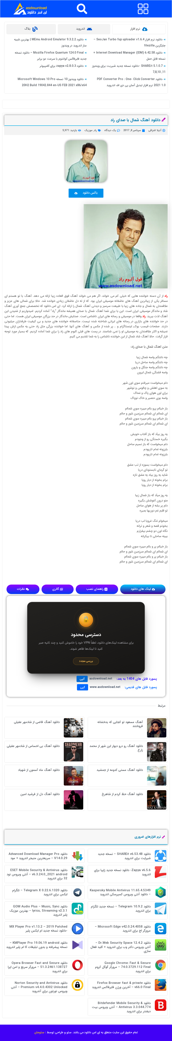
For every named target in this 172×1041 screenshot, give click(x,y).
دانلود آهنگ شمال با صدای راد (135, 120)
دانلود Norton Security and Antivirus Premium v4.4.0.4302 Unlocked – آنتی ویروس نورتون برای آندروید (39, 987)
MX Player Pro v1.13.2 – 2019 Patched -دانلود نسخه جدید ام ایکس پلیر (38, 928)
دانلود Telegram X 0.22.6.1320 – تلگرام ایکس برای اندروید (39, 892)
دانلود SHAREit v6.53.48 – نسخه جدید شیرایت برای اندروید (124, 856)
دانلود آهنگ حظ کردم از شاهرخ (122, 794)
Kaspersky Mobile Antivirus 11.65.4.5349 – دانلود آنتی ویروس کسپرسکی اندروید (120, 892)
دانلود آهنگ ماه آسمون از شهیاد (39, 770)
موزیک (88, 130)
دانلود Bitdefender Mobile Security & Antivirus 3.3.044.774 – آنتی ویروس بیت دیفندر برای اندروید (121, 1007)
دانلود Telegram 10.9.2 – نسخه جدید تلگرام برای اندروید (121, 908)
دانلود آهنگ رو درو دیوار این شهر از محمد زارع (116, 748)
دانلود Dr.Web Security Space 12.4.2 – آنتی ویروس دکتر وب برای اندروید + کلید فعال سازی (120, 947)
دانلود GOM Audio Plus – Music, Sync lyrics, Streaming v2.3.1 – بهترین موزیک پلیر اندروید (38, 910)
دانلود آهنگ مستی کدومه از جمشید (120, 770)
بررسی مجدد (86, 661)
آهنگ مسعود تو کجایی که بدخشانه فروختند (120, 724)
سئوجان (39, 1032)
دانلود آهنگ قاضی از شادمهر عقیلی (37, 722)
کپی (82, 679)
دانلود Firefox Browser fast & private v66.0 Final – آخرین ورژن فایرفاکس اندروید (121, 985)
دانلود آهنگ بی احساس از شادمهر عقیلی (33, 746)
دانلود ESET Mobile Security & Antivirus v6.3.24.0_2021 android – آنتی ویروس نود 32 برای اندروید (37, 874)
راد (95, 130)
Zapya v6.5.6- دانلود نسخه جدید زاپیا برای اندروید (122, 872)
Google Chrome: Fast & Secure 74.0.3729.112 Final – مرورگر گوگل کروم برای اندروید (123, 967)
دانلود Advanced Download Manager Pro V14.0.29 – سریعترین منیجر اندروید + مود (38, 856)
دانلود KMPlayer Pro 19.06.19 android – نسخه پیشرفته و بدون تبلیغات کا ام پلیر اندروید (36, 945)
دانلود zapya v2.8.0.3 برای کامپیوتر (62, 66)
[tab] (138, 29)
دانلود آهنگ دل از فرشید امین (40, 794)
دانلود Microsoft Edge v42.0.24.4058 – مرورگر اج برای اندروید (123, 928)
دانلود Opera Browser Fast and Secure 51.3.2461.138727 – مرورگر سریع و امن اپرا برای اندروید (37, 967)
